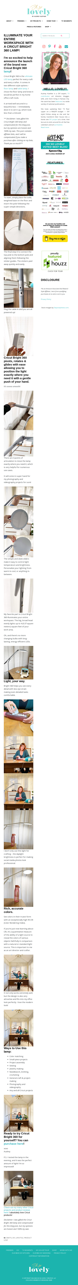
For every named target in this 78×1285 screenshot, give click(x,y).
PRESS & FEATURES (34, 27)
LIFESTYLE (19, 1238)
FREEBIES (20, 21)
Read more (45, 127)
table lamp (22, 88)
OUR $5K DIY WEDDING (42, 1253)
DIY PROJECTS (35, 21)
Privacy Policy (46, 299)
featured (59, 101)
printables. (59, 125)
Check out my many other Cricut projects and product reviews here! (18, 1210)
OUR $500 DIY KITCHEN (21, 1253)
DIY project (53, 119)
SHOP (47, 27)
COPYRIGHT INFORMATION (39, 1256)
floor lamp (8, 88)
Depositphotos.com (61, 307)
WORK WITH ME (66, 1250)
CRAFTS (9, 1238)
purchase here (13, 1143)
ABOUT (8, 21)
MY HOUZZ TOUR (42, 1250)
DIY (13, 1238)
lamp (7, 71)
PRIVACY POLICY (60, 1253)
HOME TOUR (51, 21)
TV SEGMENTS (66, 21)
